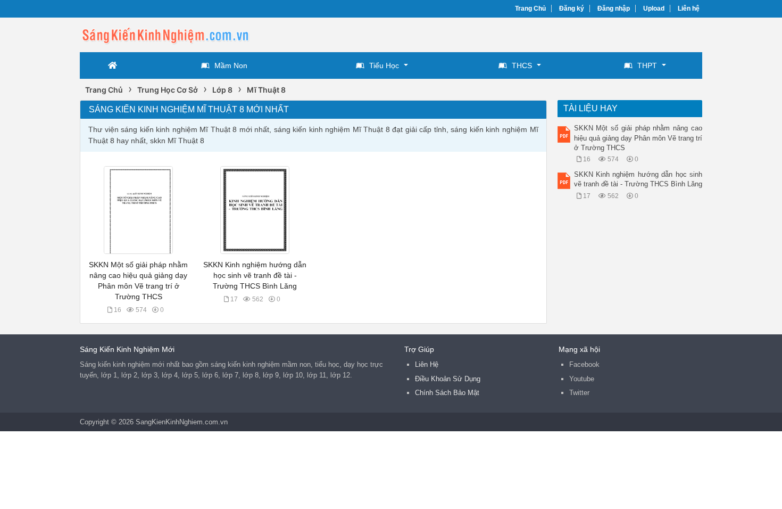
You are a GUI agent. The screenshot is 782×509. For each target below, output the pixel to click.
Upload (653, 8)
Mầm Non (230, 65)
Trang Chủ (530, 8)
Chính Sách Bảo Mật (447, 393)
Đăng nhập (613, 8)
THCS (522, 65)
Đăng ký (571, 8)
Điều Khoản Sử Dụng (447, 379)
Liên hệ (689, 8)
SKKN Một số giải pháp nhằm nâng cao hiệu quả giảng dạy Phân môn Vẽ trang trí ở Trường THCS (638, 137)
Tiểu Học (384, 65)
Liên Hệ (426, 364)
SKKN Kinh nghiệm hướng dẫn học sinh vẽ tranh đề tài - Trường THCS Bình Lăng (254, 275)
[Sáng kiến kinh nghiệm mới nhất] (165, 33)
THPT (647, 65)
